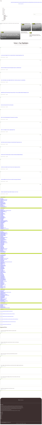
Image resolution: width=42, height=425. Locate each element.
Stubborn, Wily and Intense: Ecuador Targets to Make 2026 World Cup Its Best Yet (6, 316)
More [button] (3, 14)
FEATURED (3, 13)
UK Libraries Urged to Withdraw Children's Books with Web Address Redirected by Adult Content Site (10, 408)
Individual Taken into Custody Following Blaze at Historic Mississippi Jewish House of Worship (10, 410)
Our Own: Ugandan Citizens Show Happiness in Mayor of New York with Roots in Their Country (8, 321)
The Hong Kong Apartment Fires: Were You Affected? (5, 409)
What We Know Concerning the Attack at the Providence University (7, 388)
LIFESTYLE (5, 16)
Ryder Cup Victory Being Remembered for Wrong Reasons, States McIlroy (9, 117)
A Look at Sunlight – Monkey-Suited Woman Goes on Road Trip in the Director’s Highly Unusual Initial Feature (12, 365)
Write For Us (17, 423)
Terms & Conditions (21, 423)
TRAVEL (5, 19)
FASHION (3, 12)
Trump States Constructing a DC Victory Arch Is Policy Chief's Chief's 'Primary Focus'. (26, 27)
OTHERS (5, 17)
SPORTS (5, 18)
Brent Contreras (4, 37)
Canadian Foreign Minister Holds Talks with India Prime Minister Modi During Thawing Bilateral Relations (18, 2)
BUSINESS (3, 10)
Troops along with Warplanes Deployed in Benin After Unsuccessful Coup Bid (8, 330)
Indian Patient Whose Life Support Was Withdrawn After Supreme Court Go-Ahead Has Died (35, 35)
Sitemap (25, 423)
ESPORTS (3, 11)
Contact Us (3, 20)
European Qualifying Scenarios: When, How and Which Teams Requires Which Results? (11, 179)
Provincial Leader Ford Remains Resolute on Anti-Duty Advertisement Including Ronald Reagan (12, 154)
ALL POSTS (3, 9)
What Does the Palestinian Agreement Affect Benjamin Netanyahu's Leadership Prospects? (11, 67)
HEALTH (5, 15)
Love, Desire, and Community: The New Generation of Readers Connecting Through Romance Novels (12, 55)
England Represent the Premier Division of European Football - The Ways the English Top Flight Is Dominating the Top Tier (15, 92)
